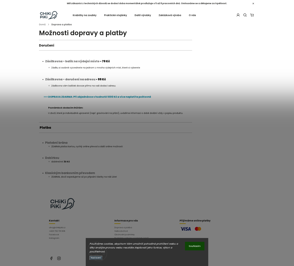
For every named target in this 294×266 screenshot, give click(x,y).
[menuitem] (86, 15)
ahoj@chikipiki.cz (57, 227)
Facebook (54, 234)
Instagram (54, 238)
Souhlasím (195, 246)
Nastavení (96, 257)
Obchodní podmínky (124, 234)
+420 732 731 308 (57, 231)
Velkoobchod (121, 231)
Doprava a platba (123, 227)
